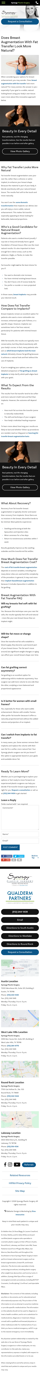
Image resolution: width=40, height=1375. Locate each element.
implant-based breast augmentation (19, 581)
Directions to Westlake (20, 935)
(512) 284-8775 (13, 1046)
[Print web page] (13, 859)
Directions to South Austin (20, 927)
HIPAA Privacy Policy (20, 1183)
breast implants (19, 294)
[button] (6, 859)
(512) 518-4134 (12, 1146)
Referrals (29, 1164)
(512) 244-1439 (13, 995)
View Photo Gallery (20, 151)
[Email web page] (19, 859)
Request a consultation (21, 790)
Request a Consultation (20, 21)
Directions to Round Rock (20, 944)
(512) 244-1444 (13, 1096)
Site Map (20, 1191)
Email (20, 919)
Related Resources (20, 1175)
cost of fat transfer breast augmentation (21, 567)
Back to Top (35, 857)
